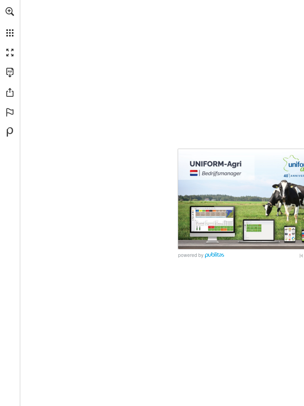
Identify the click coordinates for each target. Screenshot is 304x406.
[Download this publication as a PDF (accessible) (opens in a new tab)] (10, 72)
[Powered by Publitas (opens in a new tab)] (10, 132)
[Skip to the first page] (301, 256)
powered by (190, 254)
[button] (10, 11)
